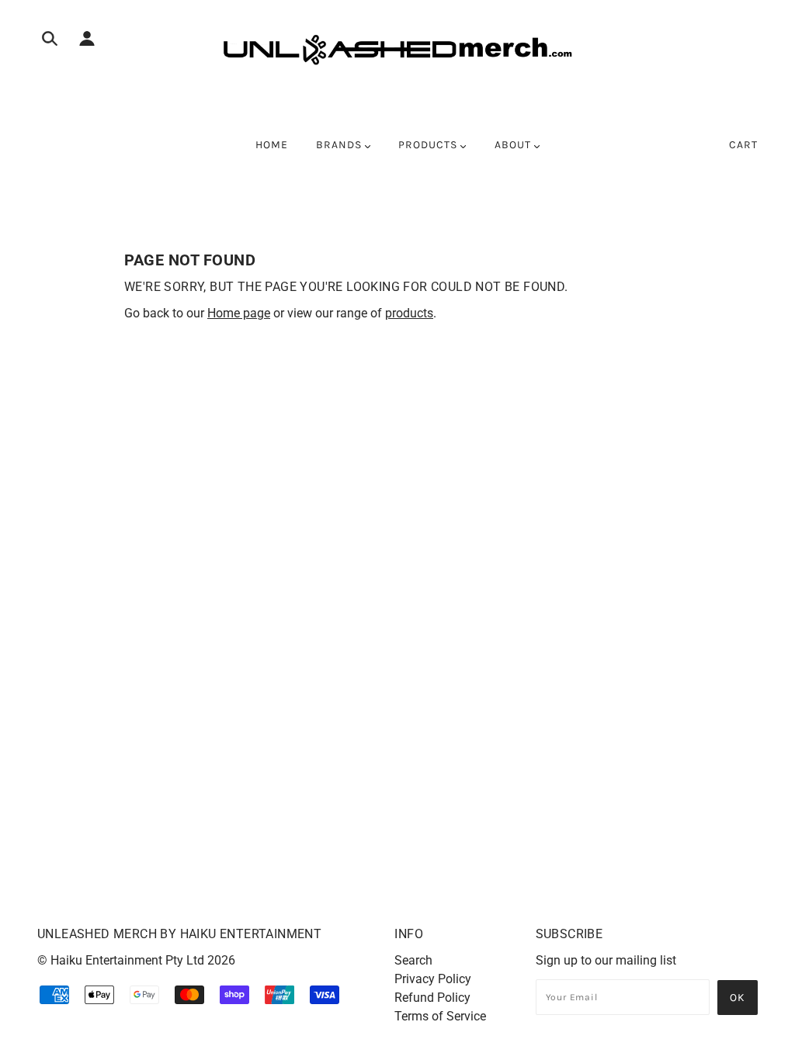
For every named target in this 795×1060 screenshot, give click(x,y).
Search (413, 960)
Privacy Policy (432, 979)
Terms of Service (440, 1016)
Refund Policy (432, 997)
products (409, 313)
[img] (49, 41)
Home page (238, 313)
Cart (743, 144)
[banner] (397, 49)
